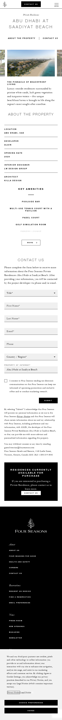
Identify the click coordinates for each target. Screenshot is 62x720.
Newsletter (15, 638)
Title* (7, 290)
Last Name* (10, 316)
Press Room (15, 621)
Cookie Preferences (31, 703)
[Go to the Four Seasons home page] (5, 4)
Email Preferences (19, 603)
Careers (13, 568)
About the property (21, 38)
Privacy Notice (23, 416)
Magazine (14, 632)
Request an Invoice (20, 591)
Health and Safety (19, 562)
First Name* (11, 303)
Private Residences (31, 14)
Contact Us (31, 4)
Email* (8, 329)
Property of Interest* (17, 365)
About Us (14, 550)
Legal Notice (25, 692)
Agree (31, 711)
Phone (8, 342)
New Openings (17, 626)
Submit (48, 400)
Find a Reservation (20, 597)
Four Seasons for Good (22, 556)
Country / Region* (15, 354)
